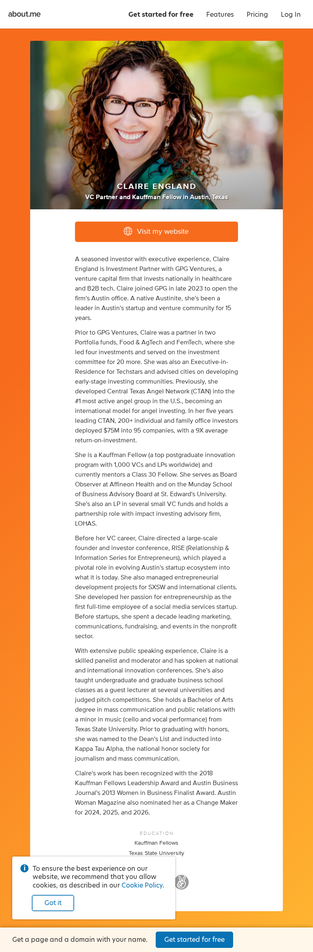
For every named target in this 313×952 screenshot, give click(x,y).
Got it (53, 903)
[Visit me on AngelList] (181, 886)
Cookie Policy (142, 885)
